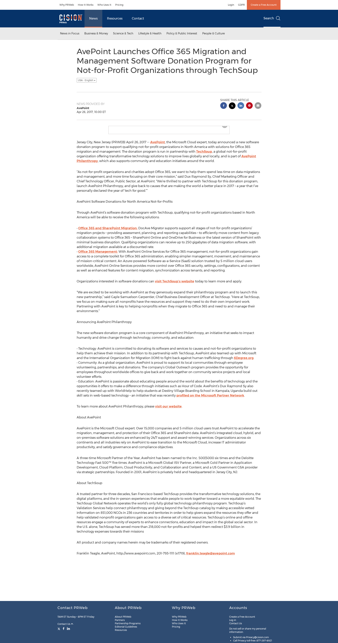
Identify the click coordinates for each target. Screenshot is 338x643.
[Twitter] (59, 628)
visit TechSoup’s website (174, 284)
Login (231, 4)
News (93, 18)
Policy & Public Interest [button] (181, 33)
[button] (169, 127)
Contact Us (64, 623)
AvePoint (157, 145)
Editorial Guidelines (126, 626)
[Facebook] (63, 628)
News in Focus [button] (69, 33)
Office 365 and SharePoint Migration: (108, 231)
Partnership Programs (128, 623)
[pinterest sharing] (249, 106)
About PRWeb (123, 616)
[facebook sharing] (223, 106)
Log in (232, 620)
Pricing (119, 4)
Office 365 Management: (98, 255)
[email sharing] (258, 106)
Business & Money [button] (96, 33)
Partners (120, 620)
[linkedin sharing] (240, 106)
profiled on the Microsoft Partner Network (210, 398)
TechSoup (204, 155)
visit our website (168, 409)
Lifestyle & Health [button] (149, 33)
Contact (138, 18)
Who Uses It (104, 4)
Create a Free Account (264, 4)
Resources (114, 18)
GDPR (241, 4)
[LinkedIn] (68, 628)
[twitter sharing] (232, 106)
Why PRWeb (66, 4)
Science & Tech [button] (123, 33)
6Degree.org (244, 361)
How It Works (85, 4)
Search (268, 18)
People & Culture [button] (213, 33)
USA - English (86, 80)
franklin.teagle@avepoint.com (210, 556)
